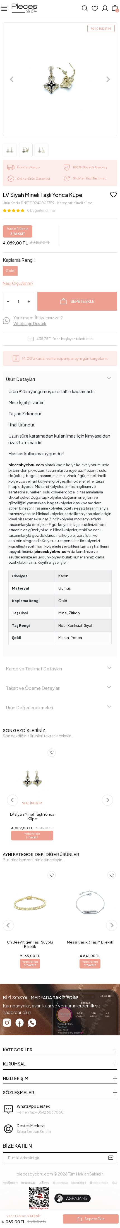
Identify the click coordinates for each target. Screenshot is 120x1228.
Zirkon (74, 613)
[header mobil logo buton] (24, 8)
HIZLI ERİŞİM (15, 1078)
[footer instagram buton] (7, 1023)
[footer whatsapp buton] (32, 1023)
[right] (107, 800)
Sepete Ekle (82, 301)
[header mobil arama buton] (84, 8)
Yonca (76, 637)
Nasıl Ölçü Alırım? (18, 283)
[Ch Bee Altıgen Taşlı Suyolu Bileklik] (30, 903)
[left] (12, 800)
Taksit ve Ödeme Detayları (33, 688)
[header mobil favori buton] (95, 8)
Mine (62, 613)
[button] (11, 79)
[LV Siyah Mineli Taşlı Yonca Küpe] (32, 778)
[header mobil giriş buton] (105, 8)
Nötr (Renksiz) (70, 625)
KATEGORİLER (17, 1049)
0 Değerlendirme (41, 210)
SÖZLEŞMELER (18, 1092)
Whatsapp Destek (29, 323)
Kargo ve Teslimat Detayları (34, 669)
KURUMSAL (14, 1063)
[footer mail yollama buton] (111, 1157)
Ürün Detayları (20, 379)
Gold (10, 271)
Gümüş (64, 588)
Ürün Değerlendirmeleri (29, 707)
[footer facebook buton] (19, 1023)
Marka (63, 637)
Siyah (88, 625)
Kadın (63, 576)
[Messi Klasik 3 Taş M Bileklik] (90, 903)
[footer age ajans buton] (72, 1198)
